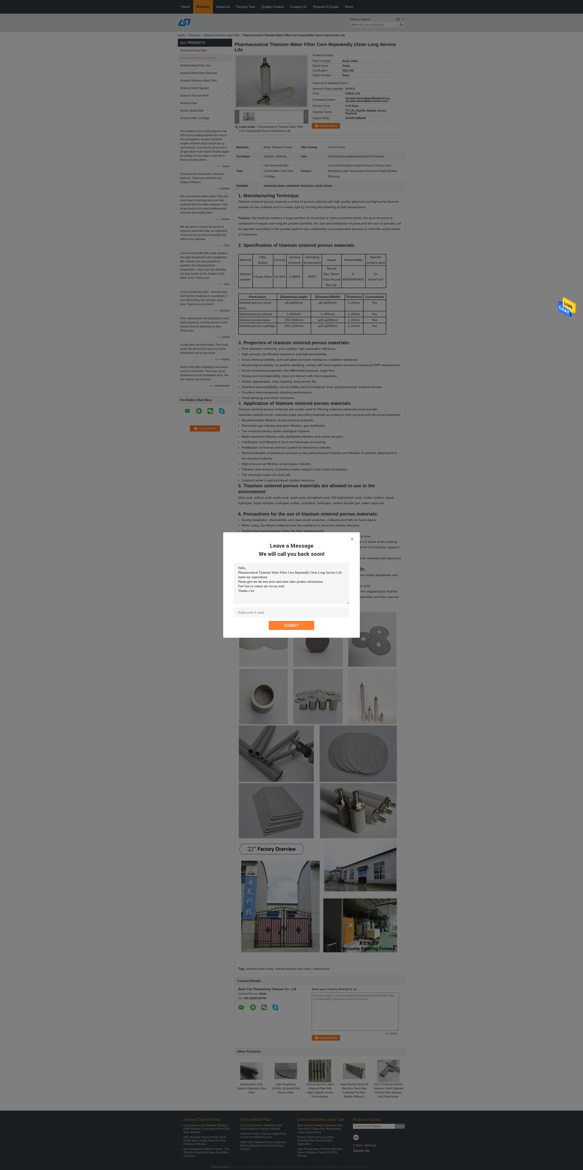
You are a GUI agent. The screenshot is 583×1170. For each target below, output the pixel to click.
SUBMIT (291, 625)
